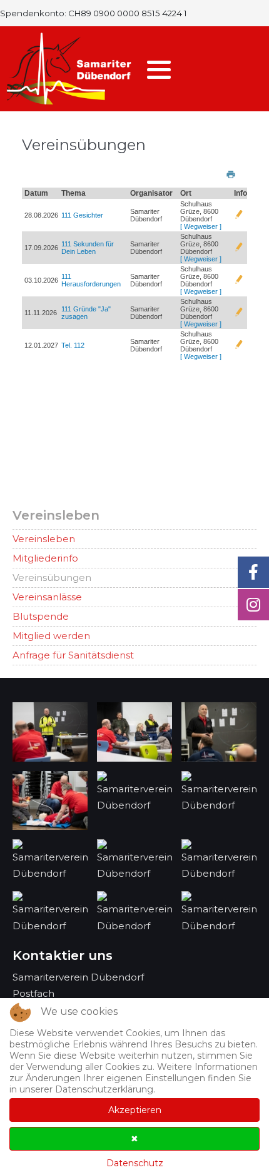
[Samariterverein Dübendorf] (68, 69)
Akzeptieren (134, 1110)
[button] (159, 69)
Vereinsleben (44, 539)
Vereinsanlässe (47, 597)
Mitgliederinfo (45, 558)
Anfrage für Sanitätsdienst (73, 655)
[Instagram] (253, 604)
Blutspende (41, 616)
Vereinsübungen (52, 577)
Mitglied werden (51, 636)
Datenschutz (134, 1163)
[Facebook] (253, 572)
